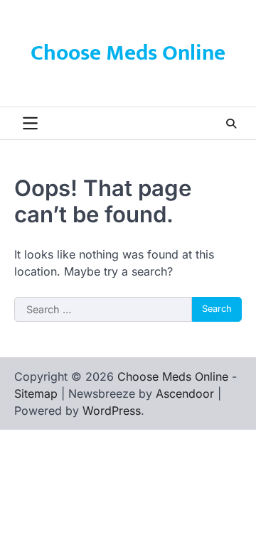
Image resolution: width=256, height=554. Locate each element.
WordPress (111, 410)
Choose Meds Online (128, 53)
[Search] (231, 123)
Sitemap (36, 393)
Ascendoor (185, 393)
